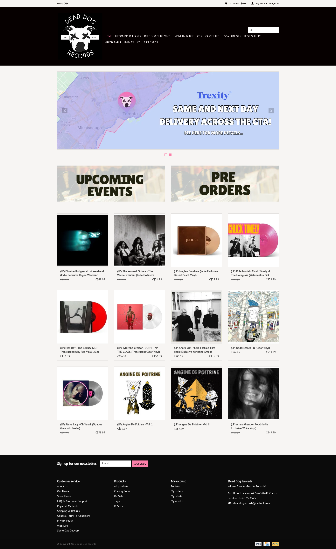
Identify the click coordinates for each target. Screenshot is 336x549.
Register (175, 486)
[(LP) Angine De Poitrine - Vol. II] (196, 393)
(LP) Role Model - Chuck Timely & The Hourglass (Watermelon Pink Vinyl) (250, 273)
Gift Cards (151, 42)
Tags (117, 501)
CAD (66, 3)
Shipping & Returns (68, 511)
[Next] (271, 110)
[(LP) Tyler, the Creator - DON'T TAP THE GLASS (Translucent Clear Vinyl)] (139, 316)
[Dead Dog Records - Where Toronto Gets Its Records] (80, 36)
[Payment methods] (257, 543)
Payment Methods (67, 506)
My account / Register (267, 3)
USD (59, 3)
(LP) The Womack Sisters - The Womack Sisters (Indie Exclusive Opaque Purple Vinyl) (135, 273)
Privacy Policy (65, 520)
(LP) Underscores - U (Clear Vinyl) (250, 348)
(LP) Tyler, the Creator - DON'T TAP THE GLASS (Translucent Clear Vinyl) (138, 349)
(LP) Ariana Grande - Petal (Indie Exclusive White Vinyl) (249, 426)
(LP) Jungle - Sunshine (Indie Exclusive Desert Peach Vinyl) (196, 273)
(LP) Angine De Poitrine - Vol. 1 (135, 424)
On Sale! (119, 496)
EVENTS (129, 42)
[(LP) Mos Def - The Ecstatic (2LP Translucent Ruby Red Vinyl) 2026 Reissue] (82, 316)
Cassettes (212, 36)
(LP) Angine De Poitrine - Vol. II (191, 424)
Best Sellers (252, 36)
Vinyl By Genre (184, 36)
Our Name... (64, 491)
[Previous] (64, 110)
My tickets (176, 496)
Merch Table (113, 42)
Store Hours (64, 496)
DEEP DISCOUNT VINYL (157, 36)
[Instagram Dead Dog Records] (276, 463)
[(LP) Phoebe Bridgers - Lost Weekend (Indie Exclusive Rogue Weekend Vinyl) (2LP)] (82, 240)
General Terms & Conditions (73, 515)
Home (108, 36)
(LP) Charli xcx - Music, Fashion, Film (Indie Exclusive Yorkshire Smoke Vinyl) (194, 350)
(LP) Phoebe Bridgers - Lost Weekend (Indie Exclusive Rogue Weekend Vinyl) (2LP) (82, 273)
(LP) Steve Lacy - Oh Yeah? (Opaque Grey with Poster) (81, 426)
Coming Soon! (122, 491)
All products (121, 486)
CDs (199, 36)
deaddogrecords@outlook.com (251, 503)
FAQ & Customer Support (72, 501)
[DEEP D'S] (168, 110)
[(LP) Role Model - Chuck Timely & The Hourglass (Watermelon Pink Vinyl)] (253, 240)
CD (138, 42)
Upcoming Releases (128, 36)
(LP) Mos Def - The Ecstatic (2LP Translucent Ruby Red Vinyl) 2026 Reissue (80, 350)
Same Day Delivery (68, 530)
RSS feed (119, 506)
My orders (177, 491)
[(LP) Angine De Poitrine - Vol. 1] (139, 393)
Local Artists (232, 36)
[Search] (251, 30)
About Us (62, 486)
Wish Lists (62, 525)
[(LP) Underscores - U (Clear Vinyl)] (253, 316)
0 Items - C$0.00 (238, 3)
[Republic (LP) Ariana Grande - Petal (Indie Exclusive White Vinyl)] (253, 393)
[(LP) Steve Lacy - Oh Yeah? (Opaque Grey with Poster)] (82, 393)
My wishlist (177, 501)
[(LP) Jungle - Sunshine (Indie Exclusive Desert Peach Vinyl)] (196, 240)
